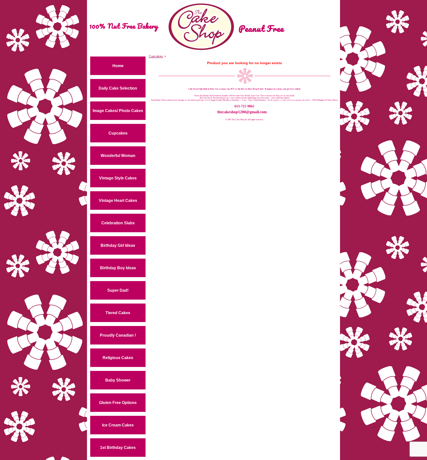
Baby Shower (117, 380)
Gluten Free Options (118, 403)
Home (118, 66)
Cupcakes (118, 133)
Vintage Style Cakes (118, 178)
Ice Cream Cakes (118, 425)
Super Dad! (117, 290)
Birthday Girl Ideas (118, 245)
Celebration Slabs (118, 223)
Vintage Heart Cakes (118, 200)
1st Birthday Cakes (118, 447)
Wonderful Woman (118, 155)
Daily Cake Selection (118, 88)
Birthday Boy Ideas (118, 268)
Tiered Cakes (118, 313)
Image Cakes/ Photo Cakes (118, 111)
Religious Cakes (118, 358)
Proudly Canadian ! (118, 335)
